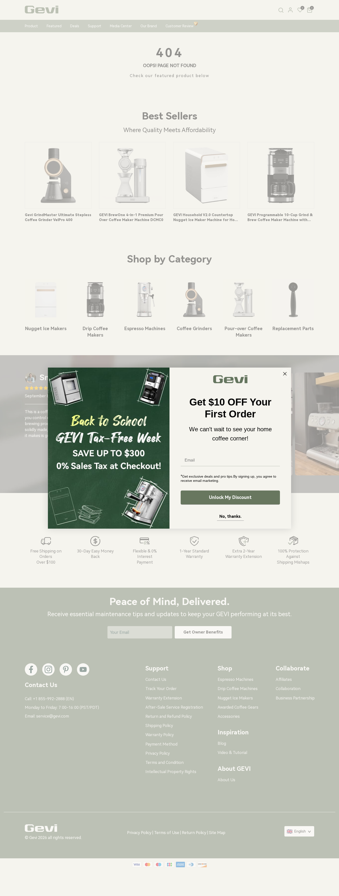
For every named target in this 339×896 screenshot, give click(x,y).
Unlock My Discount (230, 497)
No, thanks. (230, 516)
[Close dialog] (285, 374)
